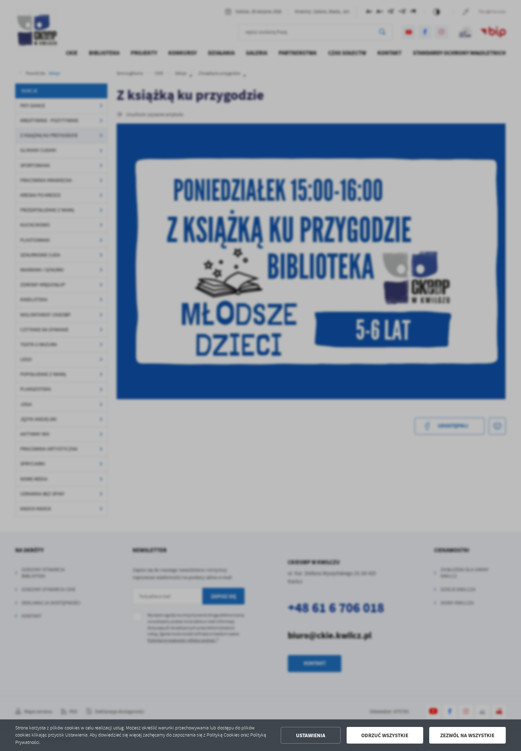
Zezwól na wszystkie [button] (467, 735)
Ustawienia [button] (310, 735)
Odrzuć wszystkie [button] (384, 735)
